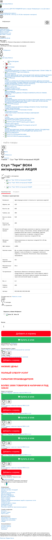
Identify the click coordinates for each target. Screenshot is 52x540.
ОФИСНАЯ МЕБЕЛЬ (24, 136)
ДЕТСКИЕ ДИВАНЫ (10, 75)
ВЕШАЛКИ (8, 99)
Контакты (4, 510)
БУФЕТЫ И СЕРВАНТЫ (12, 81)
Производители (5, 517)
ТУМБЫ (46, 76)
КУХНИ (13, 78)
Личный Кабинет (6, 525)
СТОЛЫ (12, 88)
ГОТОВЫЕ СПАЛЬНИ (11, 107)
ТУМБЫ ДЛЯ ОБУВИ (37, 101)
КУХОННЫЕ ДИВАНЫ (36, 81)
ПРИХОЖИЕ (11, 96)
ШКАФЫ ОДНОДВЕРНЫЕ (27, 129)
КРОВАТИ (49, 75)
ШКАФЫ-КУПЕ (38, 131)
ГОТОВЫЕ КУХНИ (24, 81)
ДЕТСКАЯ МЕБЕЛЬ (23, 72)
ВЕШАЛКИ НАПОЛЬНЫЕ (18, 99)
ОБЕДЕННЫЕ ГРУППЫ (16, 83)
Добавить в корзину (26, 333)
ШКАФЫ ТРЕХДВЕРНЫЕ (42, 129)
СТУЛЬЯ (25, 83)
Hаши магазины (4, 8)
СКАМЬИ (7, 88)
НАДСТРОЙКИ (25, 76)
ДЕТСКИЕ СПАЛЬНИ (23, 75)
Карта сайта (4, 513)
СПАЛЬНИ (16, 104)
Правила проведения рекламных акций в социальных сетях (18, 500)
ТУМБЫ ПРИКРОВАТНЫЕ (12, 108)
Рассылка (4, 529)
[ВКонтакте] (6, 483)
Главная (4, 159)
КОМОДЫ (43, 75)
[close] (47, 23)
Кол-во (3, 322)
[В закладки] (3, 353)
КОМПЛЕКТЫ (32, 92)
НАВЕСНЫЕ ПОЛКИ (10, 113)
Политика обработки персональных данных (14, 507)
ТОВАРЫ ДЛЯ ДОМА (25, 120)
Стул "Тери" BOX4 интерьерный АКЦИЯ (24, 159)
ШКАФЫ (45, 101)
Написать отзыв (16, 296)
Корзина (6, 158)
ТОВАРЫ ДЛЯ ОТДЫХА (28, 122)
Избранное (7, 50)
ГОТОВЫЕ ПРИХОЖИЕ (32, 99)
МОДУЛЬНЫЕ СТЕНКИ (38, 70)
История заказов (6, 526)
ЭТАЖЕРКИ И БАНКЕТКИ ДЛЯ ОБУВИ (16, 102)
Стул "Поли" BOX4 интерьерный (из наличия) (14, 357)
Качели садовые (9, 125)
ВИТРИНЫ (17, 70)
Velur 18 (16, 314)
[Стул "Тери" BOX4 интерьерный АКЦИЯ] (28, 180)
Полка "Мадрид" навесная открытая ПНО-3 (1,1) (15, 447)
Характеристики (6, 191)
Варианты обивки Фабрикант (12, 311)
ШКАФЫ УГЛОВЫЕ (10, 131)
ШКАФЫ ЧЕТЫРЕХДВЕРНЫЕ (24, 131)
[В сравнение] (8, 353)
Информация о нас (37, 8)
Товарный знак (5, 501)
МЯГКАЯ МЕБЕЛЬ (22, 89)
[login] (1, 53)
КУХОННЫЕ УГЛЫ (34, 82)
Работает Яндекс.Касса (7, 538)
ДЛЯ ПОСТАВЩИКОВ (16, 8)
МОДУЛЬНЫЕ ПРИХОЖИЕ (23, 101)
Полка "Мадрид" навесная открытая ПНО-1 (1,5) (15, 426)
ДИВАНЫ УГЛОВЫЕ (22, 92)
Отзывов (16, 191)
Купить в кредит (27, 8)
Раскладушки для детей (30, 125)
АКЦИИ (3, 521)
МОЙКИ (7, 83)
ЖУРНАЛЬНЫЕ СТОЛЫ (12, 118)
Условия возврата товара (8, 503)
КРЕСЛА (38, 92)
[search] (3, 147)
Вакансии (4, 491)
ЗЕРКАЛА (42, 99)
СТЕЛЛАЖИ (20, 113)
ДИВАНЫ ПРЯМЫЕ (10, 92)
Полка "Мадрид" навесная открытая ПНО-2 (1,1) (15, 467)
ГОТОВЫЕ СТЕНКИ (25, 70)
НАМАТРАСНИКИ (21, 134)
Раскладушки (18, 125)
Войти (6, 151)
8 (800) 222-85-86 (18, 14)
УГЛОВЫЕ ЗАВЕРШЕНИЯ (31, 113)
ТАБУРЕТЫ (31, 83)
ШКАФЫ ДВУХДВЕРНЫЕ (12, 129)
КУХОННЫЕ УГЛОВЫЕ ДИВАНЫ (19, 82)
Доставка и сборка (5, 34)
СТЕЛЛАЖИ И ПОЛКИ (25, 110)
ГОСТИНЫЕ (11, 67)
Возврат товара (6, 512)
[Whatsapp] (6, 484)
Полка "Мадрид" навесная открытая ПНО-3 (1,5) (15, 405)
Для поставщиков (6, 493)
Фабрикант (14, 343)
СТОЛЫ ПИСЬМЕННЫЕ (37, 76)
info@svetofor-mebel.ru (9, 13)
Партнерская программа (8, 520)
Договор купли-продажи (8, 496)
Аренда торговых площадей (9, 489)
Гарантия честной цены (8, 492)
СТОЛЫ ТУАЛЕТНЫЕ (41, 107)
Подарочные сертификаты (9, 518)
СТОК (9, 64)
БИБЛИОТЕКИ (9, 70)
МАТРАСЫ (16, 132)
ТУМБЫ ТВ (48, 70)
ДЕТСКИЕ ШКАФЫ (34, 75)
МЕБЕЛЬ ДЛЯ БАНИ (24, 85)
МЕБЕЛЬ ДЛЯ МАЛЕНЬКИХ (13, 76)
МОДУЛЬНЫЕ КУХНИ (46, 82)
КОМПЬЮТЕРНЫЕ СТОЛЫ (26, 118)
